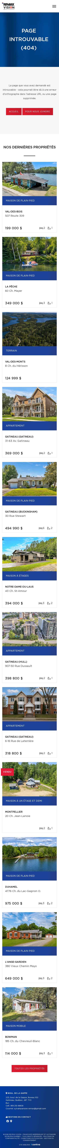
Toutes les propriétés (29, 1069)
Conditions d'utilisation (32, 1138)
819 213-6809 (17, 1106)
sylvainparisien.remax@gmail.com (30, 1109)
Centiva (35, 1144)
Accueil (14, 112)
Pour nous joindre (37, 112)
